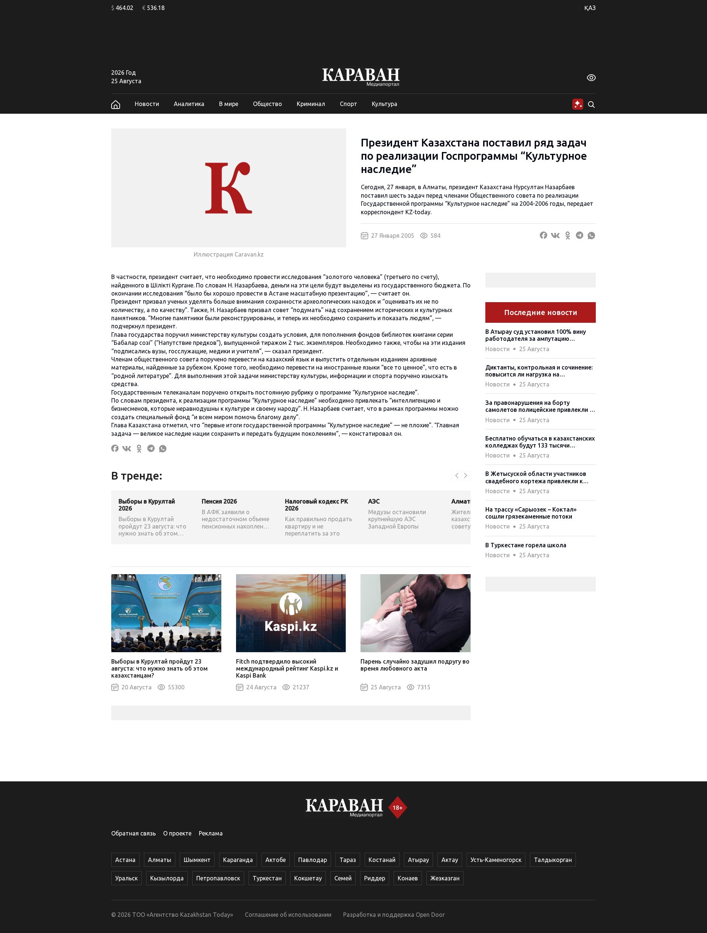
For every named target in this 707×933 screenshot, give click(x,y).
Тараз (348, 859)
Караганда (238, 859)
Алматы (159, 859)
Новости (147, 103)
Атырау (418, 859)
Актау (450, 859)
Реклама (211, 833)
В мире (228, 103)
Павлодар (312, 859)
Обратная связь (133, 833)
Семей (343, 878)
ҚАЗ (590, 7)
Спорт (348, 103)
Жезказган (445, 878)
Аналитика (189, 103)
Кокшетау (308, 878)
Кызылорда (167, 878)
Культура (384, 103)
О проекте (177, 833)
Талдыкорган (553, 859)
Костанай (382, 859)
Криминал (311, 103)
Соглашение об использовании (288, 914)
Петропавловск (218, 878)
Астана (125, 859)
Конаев (408, 878)
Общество (267, 103)
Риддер (374, 878)
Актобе (275, 859)
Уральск (126, 878)
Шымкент (197, 859)
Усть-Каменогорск (496, 859)
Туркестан (267, 878)
